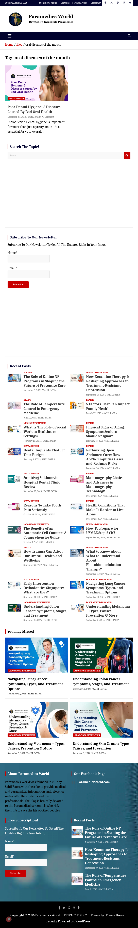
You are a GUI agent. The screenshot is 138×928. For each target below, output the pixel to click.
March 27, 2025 (93, 413)
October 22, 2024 (94, 495)
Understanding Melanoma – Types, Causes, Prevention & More (108, 611)
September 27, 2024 (95, 537)
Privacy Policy (80, 3)
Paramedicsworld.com (93, 782)
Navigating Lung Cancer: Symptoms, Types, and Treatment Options (106, 588)
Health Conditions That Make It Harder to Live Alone (105, 509)
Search (127, 155)
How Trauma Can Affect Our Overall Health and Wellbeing (43, 556)
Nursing (28, 372)
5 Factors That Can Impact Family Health (108, 406)
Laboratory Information (99, 579)
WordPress (82, 921)
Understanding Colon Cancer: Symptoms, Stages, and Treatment (45, 611)
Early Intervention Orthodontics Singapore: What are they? (44, 588)
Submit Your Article (48, 3)
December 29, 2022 (17, 116)
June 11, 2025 (30, 417)
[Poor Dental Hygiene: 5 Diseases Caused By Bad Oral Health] (36, 83)
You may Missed (20, 631)
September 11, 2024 (95, 574)
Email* (12, 268)
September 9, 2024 (95, 620)
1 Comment (48, 116)
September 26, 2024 (33, 565)
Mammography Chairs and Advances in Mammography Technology (104, 484)
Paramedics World (47, 915)
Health (27, 400)
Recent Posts (20, 366)
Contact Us (65, 3)
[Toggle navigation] (9, 36)
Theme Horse (115, 915)
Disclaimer (96, 3)
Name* (12, 253)
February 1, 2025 (32, 459)
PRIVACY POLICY (75, 915)
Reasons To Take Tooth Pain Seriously (42, 507)
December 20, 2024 (95, 468)
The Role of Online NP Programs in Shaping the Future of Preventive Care (44, 381)
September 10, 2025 (95, 394)
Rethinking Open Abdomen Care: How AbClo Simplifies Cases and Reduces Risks (105, 457)
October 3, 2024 (31, 542)
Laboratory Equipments (36, 524)
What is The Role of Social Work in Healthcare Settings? (45, 431)
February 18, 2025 (32, 440)
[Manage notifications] (8, 919)
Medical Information (97, 372)
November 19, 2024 (33, 491)
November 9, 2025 (32, 390)
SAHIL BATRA (34, 116)
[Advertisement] (69, 198)
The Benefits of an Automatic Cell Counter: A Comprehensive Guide (45, 533)
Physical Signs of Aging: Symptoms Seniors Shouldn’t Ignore (105, 431)
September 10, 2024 (95, 597)
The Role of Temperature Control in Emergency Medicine (44, 408)
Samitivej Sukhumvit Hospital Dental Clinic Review (42, 482)
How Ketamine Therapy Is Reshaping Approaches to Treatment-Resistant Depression (108, 383)
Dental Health (16, 98)
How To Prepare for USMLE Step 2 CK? (102, 530)
